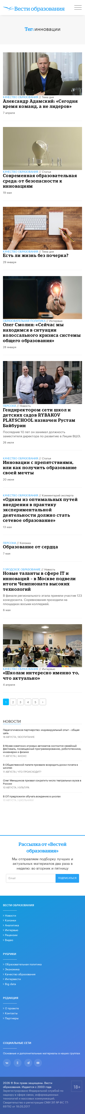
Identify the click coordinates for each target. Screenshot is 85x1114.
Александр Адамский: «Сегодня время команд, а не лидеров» (40, 104)
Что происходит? (29, 771)
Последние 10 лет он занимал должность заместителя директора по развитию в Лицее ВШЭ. (42, 433)
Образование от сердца (30, 546)
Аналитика (12, 925)
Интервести (13, 978)
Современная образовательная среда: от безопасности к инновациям (40, 180)
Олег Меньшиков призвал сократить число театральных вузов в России (42, 781)
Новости (10, 915)
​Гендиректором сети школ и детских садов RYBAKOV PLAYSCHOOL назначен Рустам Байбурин (39, 417)
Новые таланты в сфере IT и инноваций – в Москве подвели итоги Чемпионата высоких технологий (39, 581)
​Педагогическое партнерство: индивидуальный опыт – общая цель (41, 731)
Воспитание (26, 736)
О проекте (12, 1008)
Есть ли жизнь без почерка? (36, 255)
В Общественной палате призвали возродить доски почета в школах (40, 765)
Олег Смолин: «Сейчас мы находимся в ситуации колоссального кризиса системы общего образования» (42, 332)
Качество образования (20, 97)
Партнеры (12, 1018)
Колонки (10, 920)
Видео (9, 939)
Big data (10, 983)
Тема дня (48, 97)
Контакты (11, 1013)
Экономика (12, 969)
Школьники (26, 800)
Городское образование (22, 569)
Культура (23, 787)
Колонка (25, 542)
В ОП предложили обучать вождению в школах (32, 796)
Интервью (55, 320)
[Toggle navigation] (78, 8)
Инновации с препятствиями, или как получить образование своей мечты (40, 467)
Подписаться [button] (67, 878)
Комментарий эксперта (58, 495)
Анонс (22, 756)
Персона (9, 405)
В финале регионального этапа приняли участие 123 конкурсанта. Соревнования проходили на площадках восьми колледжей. (42, 599)
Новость (25, 405)
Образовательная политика (24, 320)
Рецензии (11, 934)
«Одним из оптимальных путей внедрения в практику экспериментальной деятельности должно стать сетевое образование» (40, 510)
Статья (46, 171)
